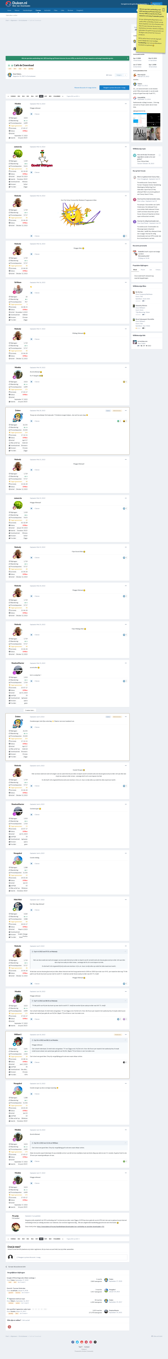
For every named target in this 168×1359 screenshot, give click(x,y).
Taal (80, 1347)
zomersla (18, 147)
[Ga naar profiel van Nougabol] (18, 860)
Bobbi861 (141, 251)
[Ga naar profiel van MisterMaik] (134, 155)
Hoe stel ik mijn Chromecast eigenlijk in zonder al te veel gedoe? (146, 157)
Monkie (18, 103)
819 (46, 96)
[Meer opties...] (126, 104)
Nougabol (18, 853)
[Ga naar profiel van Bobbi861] (136, 254)
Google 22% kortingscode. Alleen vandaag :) (21, 1278)
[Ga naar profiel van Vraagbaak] (134, 177)
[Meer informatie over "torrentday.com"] (135, 342)
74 (45, 1309)
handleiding (142, 43)
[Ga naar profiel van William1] (18, 1041)
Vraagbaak (144, 179)
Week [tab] (135, 269)
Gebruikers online (11, 15)
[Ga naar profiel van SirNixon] (18, 289)
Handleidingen (27, 10)
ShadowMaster (17, 663)
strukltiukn (14, 1290)
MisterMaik (145, 161)
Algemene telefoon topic (17, 1299)
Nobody (17, 196)
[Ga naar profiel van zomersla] (18, 153)
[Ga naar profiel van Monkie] (18, 110)
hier (65, 1249)
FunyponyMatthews (145, 294)
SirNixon (17, 282)
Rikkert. (13, 1301)
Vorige (13, 96)
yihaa (143, 201)
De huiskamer (31, 76)
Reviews (70, 10)
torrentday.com (142, 341)
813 (19, 96)
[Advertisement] (41, 40)
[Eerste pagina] (8, 96)
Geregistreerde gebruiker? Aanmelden (134, 4)
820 (50, 96)
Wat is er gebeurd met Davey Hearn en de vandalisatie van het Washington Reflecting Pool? (148, 177)
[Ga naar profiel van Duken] (10, 75)
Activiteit (47, 10)
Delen (110, 75)
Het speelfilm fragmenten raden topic (19, 1309)
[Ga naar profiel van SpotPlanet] (134, 221)
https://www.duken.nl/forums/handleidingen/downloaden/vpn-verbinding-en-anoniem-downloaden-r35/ (70, 1226)
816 (32, 96)
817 (37, 96)
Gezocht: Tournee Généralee (16, 1288)
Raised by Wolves (141, 305)
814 (23, 96)
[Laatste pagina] (62, 96)
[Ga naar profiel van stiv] (9, 1327)
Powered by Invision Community (84, 1351)
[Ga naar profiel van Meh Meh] (18, 906)
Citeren (37, 114)
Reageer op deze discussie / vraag (114, 87)
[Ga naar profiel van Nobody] (18, 202)
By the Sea (139, 292)
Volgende (56, 96)
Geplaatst (37, 104)
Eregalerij (80, 10)
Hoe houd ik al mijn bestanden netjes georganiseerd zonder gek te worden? (149, 199)
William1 (17, 1034)
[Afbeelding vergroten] (42, 158)
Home (9, 10)
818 (41, 96)
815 (28, 96)
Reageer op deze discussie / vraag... (29, 1257)
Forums (38, 10)
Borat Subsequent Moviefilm (145, 319)
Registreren (156, 4)
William (55, 1143)
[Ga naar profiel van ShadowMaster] (18, 670)
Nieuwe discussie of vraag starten (85, 87)
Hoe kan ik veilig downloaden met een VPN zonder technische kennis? (148, 221)
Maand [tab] (143, 269)
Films (55, 10)
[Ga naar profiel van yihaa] (134, 199)
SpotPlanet (144, 223)
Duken (19, 74)
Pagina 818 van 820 (73, 96)
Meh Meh (18, 899)
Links (62, 10)
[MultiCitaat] (31, 114)
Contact (86, 1347)
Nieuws (17, 10)
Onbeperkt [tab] (159, 269)
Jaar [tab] (150, 269)
